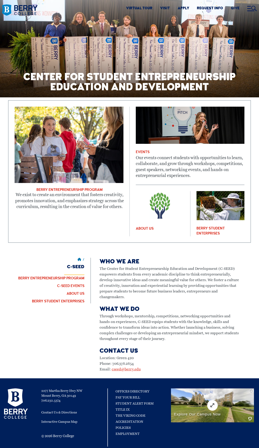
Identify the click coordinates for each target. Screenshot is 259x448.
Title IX (123, 409)
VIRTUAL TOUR (139, 8)
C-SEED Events (70, 286)
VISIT (165, 8)
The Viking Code (130, 415)
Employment (128, 433)
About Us (75, 294)
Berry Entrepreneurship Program (51, 278)
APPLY (183, 8)
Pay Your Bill (128, 397)
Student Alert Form (135, 403)
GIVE (235, 8)
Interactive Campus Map (59, 421)
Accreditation (129, 421)
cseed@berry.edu (126, 369)
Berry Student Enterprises (58, 301)
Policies (123, 427)
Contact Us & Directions (59, 412)
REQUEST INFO (210, 8)
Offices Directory (133, 391)
